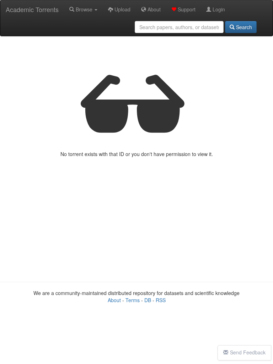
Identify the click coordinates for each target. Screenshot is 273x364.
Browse (84, 9)
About (153, 9)
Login (218, 9)
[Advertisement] (136, 219)
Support (186, 9)
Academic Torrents (32, 9)
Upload (121, 9)
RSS (161, 300)
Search (243, 27)
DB (147, 300)
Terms (132, 300)
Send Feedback (248, 352)
